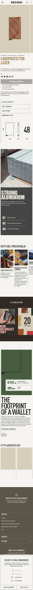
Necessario (18, 571)
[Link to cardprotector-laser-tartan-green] (10, 76)
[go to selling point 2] (15, 505)
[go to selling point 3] (17, 505)
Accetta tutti (24, 587)
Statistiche (18, 574)
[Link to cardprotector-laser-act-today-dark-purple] (12, 76)
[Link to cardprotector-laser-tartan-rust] (7, 76)
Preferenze (18, 577)
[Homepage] (16, 2)
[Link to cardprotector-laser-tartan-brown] (4, 76)
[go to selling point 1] (14, 505)
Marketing (18, 580)
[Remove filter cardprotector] (20, 444)
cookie (10, 564)
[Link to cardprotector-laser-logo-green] (2, 76)
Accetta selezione (8, 587)
